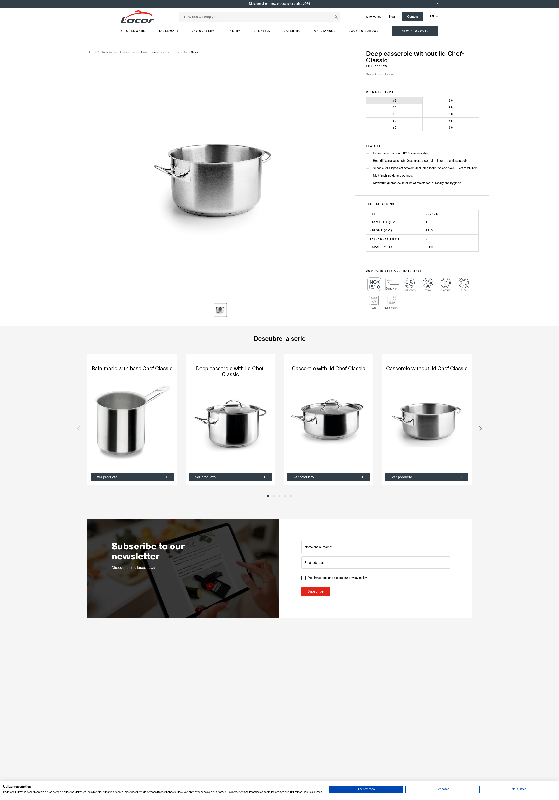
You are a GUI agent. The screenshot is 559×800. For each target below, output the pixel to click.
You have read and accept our (337, 577)
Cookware (108, 52)
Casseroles (128, 52)
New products (415, 31)
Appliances (325, 30)
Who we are (374, 16)
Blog (392, 16)
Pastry (234, 30)
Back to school (364, 30)
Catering (292, 30)
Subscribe (316, 591)
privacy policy (358, 577)
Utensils (262, 30)
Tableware (169, 30)
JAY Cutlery (203, 30)
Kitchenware (133, 30)
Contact (412, 16)
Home (92, 52)
